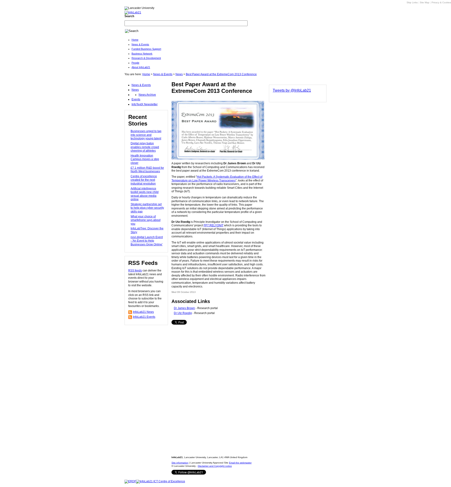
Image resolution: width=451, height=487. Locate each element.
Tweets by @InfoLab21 (292, 90)
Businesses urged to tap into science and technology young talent (146, 135)
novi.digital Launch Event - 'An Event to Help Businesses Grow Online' (147, 241)
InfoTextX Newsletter (145, 104)
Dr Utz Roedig (183, 313)
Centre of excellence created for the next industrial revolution (144, 180)
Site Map (424, 2)
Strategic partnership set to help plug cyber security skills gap (147, 208)
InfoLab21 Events (144, 316)
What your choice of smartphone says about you (145, 220)
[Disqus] (218, 386)
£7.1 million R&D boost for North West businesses (147, 169)
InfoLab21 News (143, 312)
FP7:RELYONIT (213, 225)
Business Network (142, 53)
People (135, 62)
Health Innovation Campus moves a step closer (145, 159)
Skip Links (412, 2)
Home (135, 39)
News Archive (147, 94)
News (179, 74)
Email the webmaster (240, 462)
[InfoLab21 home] (132, 12)
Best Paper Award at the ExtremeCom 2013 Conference (221, 74)
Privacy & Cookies (441, 2)
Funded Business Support (146, 48)
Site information (179, 462)
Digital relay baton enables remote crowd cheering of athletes (145, 147)
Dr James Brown (184, 308)
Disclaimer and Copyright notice (215, 466)
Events (136, 99)
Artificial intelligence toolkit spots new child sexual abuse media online (145, 194)
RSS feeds (135, 270)
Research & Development (146, 58)
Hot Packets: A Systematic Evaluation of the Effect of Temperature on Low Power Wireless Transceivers (216, 178)
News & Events (140, 44)
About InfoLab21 (141, 67)
